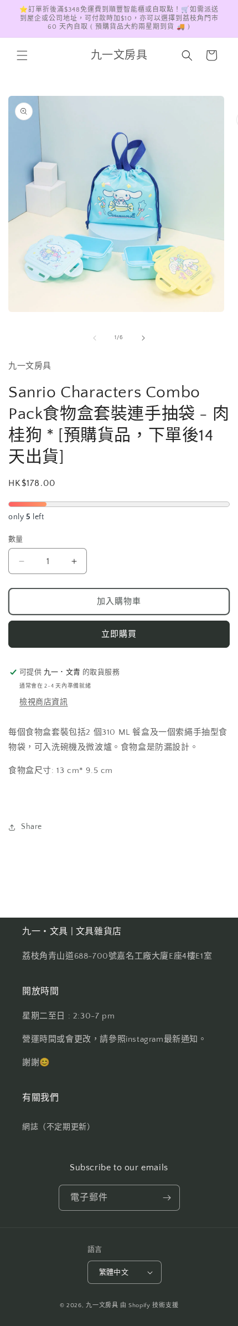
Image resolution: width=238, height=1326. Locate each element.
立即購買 (119, 634)
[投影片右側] (143, 338)
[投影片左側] (94, 338)
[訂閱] (167, 1198)
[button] (22, 55)
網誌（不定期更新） (58, 1127)
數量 (15, 539)
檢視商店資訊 (43, 702)
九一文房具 (102, 1305)
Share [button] (31, 826)
